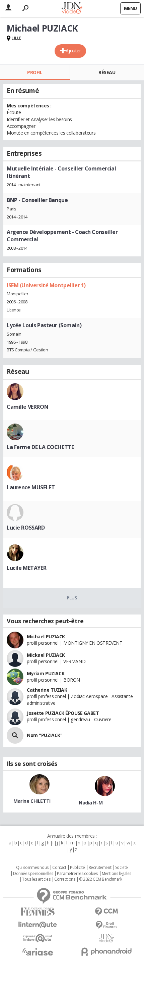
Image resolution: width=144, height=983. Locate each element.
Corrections (64, 879)
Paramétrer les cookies (77, 873)
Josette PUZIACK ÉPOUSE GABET (63, 713)
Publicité (77, 867)
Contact (59, 867)
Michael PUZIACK (46, 636)
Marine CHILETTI (32, 801)
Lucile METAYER (26, 568)
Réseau (106, 72)
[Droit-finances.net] (106, 925)
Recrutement (100, 867)
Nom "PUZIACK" (45, 735)
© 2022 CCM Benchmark (100, 879)
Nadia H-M (90, 802)
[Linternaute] (37, 925)
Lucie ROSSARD (26, 527)
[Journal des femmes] (37, 911)
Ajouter (73, 50)
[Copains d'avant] (37, 938)
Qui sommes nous (32, 867)
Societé (121, 867)
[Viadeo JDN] (106, 938)
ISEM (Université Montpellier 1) (46, 285)
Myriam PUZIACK (45, 673)
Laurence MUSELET (31, 487)
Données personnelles (33, 873)
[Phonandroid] (106, 951)
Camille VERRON (27, 406)
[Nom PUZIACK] (15, 735)
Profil (34, 72)
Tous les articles (36, 879)
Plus (72, 598)
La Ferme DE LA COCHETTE (40, 447)
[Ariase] (37, 951)
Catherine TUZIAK (47, 690)
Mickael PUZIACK (46, 655)
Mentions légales (116, 873)
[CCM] (106, 911)
